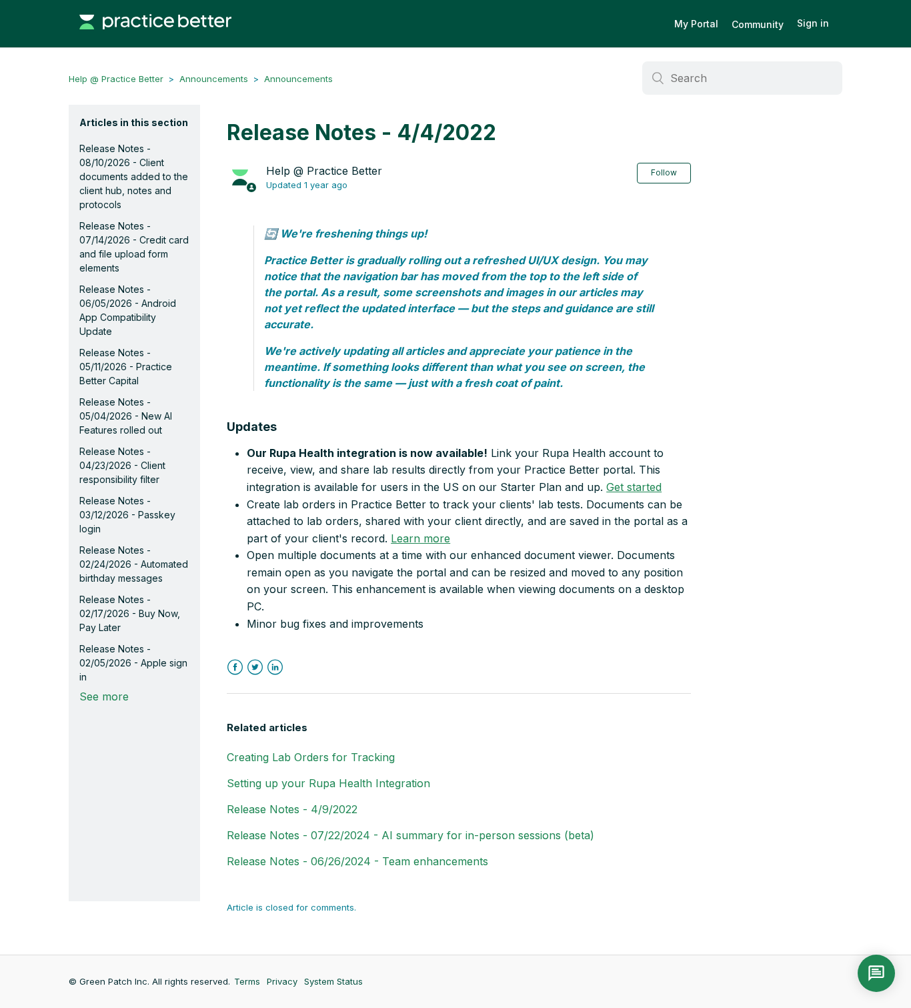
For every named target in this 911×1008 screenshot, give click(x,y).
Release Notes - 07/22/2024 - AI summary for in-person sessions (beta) (410, 835)
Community (758, 24)
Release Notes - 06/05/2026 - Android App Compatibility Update (127, 310)
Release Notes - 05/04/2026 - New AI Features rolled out (125, 416)
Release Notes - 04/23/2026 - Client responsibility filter (122, 465)
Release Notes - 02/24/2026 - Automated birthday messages (133, 564)
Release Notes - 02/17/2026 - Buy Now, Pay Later (129, 613)
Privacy (282, 981)
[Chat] (876, 973)
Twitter (255, 667)
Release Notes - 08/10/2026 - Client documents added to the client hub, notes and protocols (133, 176)
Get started (634, 487)
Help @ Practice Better (116, 78)
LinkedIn (275, 667)
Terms (247, 981)
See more (104, 696)
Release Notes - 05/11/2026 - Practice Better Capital (125, 366)
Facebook (235, 667)
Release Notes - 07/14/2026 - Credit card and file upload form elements (134, 247)
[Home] (155, 36)
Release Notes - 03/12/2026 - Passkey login (127, 514)
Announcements (213, 78)
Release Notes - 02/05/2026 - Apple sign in (133, 662)
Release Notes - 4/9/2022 (292, 809)
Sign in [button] (813, 23)
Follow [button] (664, 172)
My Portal (696, 23)
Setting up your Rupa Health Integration (328, 783)
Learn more (420, 538)
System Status (333, 981)
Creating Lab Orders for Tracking (311, 757)
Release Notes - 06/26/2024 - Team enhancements (357, 861)
